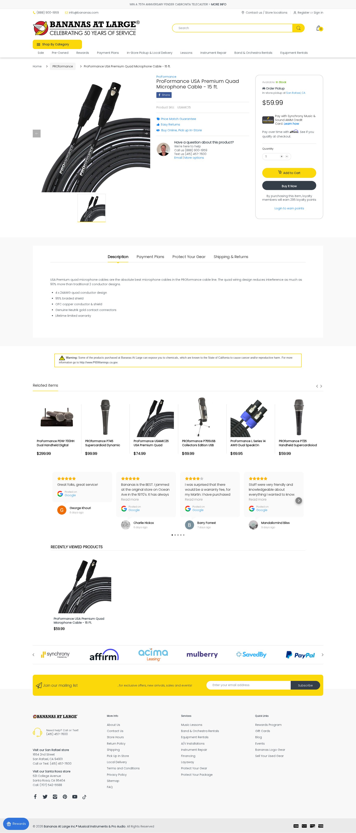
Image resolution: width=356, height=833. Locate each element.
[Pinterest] (64, 797)
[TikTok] (84, 798)
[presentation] (317, 386)
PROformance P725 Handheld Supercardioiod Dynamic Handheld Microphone (298, 447)
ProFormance (166, 77)
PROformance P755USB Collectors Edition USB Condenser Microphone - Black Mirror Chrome (200, 447)
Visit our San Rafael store (51, 750)
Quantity (267, 149)
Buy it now (289, 186)
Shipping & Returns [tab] (231, 256)
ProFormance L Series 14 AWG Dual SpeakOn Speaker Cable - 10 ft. (248, 445)
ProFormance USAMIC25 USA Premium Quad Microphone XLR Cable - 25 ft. (153, 447)
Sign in (318, 13)
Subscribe (305, 685)
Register (303, 13)
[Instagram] (55, 797)
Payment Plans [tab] (150, 256)
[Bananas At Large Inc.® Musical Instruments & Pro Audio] (87, 28)
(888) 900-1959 (48, 13)
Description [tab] (118, 256)
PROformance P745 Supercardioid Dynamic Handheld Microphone (102, 445)
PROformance (63, 66)
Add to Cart (291, 173)
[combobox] (238, 28)
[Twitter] (45, 797)
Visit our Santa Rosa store (51, 771)
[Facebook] (35, 797)
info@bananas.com (83, 13)
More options (194, 158)
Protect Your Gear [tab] (189, 256)
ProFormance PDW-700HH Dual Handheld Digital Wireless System (55, 445)
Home (37, 66)
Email (178, 158)
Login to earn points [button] (289, 208)
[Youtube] (74, 797)
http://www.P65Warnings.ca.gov (98, 362)
